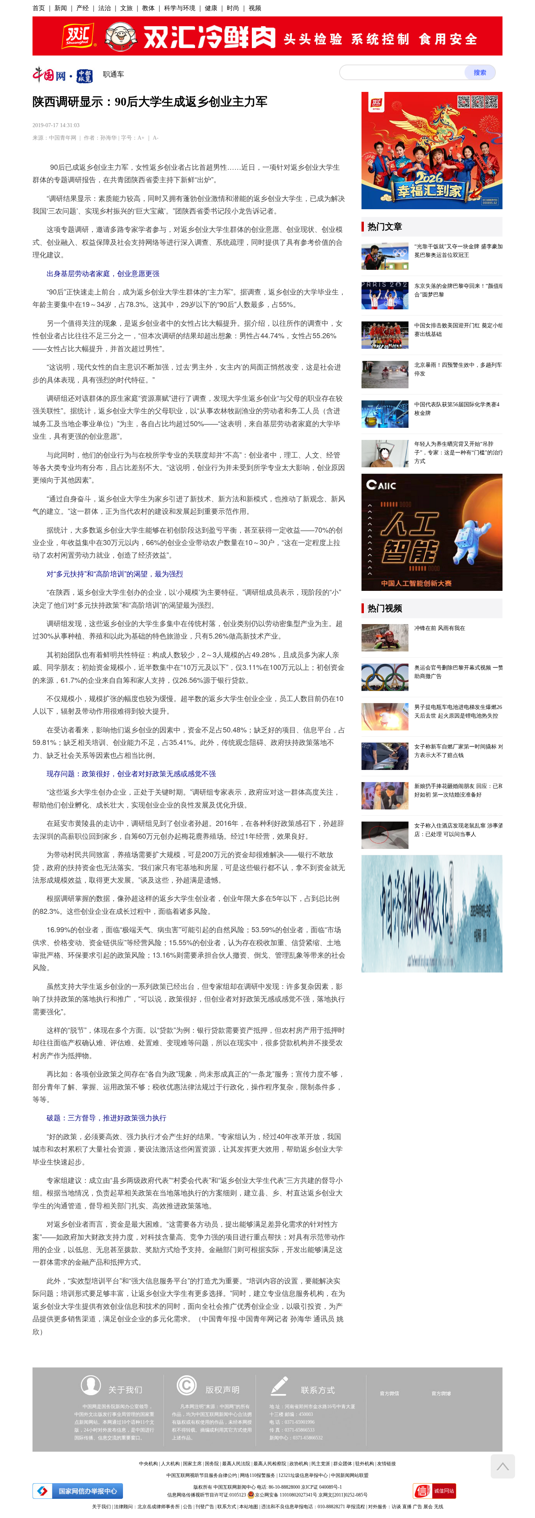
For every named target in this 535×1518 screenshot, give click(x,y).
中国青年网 (62, 138)
